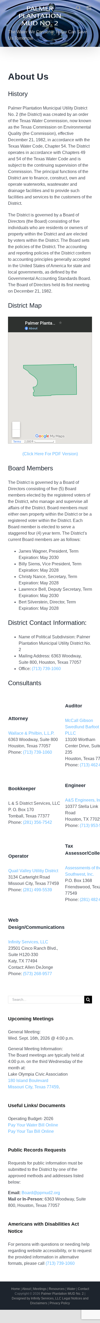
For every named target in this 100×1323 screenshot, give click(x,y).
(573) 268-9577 (37, 973)
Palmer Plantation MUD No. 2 (62, 1293)
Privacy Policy (60, 1303)
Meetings (39, 1289)
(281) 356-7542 (37, 822)
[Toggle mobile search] (78, 8)
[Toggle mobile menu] (89, 8)
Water (71, 1289)
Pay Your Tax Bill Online (31, 1131)
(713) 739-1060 (46, 668)
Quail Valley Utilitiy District (33, 871)
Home (15, 1289)
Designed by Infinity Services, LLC (36, 1298)
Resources (57, 1289)
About (26, 1289)
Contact (83, 1289)
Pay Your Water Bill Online (33, 1125)
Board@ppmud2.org (41, 1192)
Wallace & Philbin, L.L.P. (31, 733)
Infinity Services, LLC (28, 942)
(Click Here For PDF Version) (50, 454)
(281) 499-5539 (37, 890)
